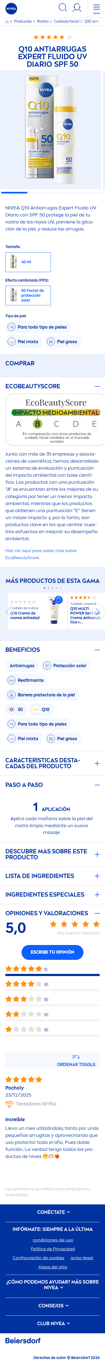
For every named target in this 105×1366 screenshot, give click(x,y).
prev (8, 612)
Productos (23, 21)
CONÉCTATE (51, 1212)
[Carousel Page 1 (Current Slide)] (44, 588)
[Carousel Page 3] (52, 588)
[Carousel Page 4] (56, 588)
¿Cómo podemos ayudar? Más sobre (52, 1285)
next (97, 612)
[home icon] (7, 21)
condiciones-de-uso (53, 1240)
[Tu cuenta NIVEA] (77, 8)
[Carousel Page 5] (60, 588)
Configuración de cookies (38, 1257)
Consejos (51, 1306)
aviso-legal (82, 1257)
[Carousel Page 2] (48, 588)
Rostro (43, 21)
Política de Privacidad (53, 1248)
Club (51, 1324)
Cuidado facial (67, 21)
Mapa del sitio (52, 1267)
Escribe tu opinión (52, 952)
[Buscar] (63, 8)
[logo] (11, 9)
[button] (59, 600)
